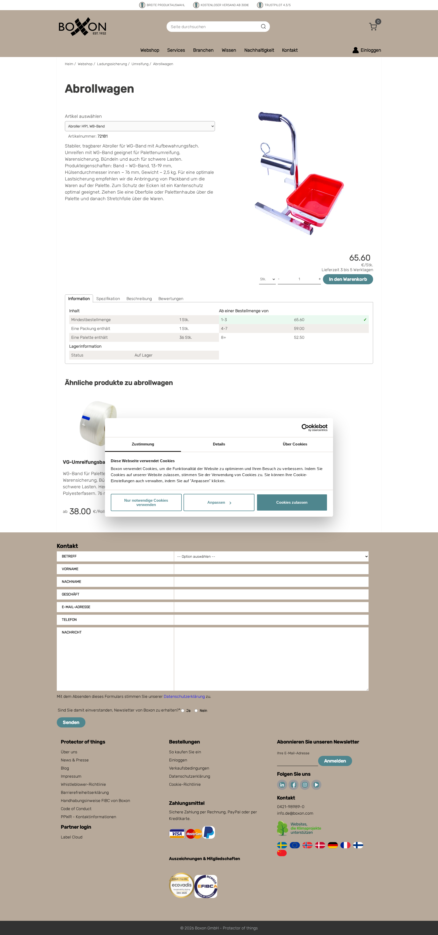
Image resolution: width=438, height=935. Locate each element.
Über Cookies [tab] (295, 444)
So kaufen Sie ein (185, 752)
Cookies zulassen (291, 502)
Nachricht (72, 632)
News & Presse (75, 760)
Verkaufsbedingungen (189, 768)
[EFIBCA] (205, 896)
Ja (188, 710)
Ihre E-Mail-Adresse (293, 753)
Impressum (71, 776)
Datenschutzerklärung (184, 696)
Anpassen (216, 502)
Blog (65, 768)
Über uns (69, 752)
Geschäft (70, 594)
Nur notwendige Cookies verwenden (146, 502)
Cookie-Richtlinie (185, 784)
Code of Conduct (76, 808)
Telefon (69, 620)
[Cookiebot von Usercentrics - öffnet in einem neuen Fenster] (305, 428)
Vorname (70, 569)
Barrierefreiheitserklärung (85, 792)
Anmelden (335, 761)
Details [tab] (219, 444)
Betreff (69, 556)
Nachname (71, 581)
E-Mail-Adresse (76, 607)
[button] (373, 26)
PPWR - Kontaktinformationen (88, 816)
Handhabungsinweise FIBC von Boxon (95, 800)
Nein (203, 710)
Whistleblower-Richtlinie (83, 784)
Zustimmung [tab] (143, 444)
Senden (71, 722)
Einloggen (178, 760)
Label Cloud (71, 837)
